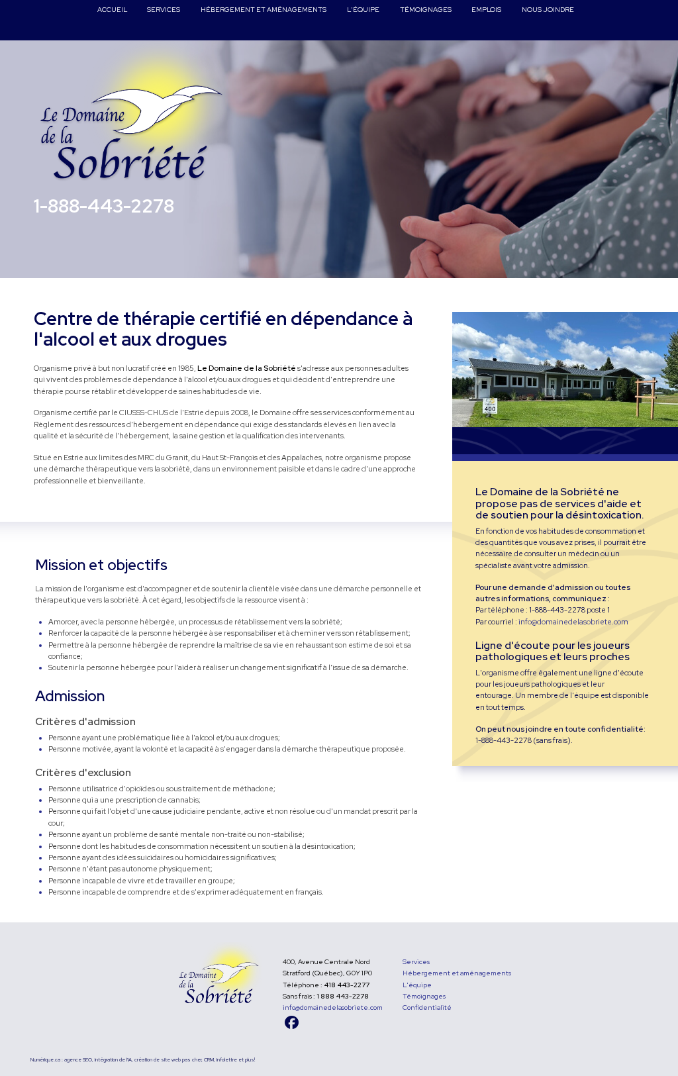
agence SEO (78, 1060)
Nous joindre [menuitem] (548, 9)
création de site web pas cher (167, 1060)
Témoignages (424, 996)
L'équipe (417, 985)
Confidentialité (427, 1007)
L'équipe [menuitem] (363, 9)
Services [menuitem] (163, 9)
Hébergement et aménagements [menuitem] (263, 9)
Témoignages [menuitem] (425, 9)
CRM (209, 1060)
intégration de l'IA (113, 1060)
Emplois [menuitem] (486, 9)
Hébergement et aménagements (457, 973)
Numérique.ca (45, 1060)
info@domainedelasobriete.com (573, 621)
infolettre (227, 1060)
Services (416, 961)
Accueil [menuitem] (112, 9)
